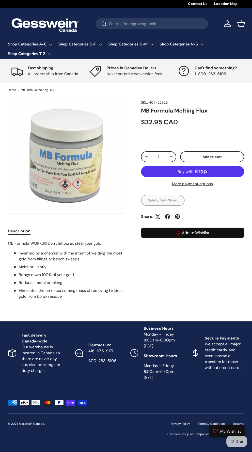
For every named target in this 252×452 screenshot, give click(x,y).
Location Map (225, 3)
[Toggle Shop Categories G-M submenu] (152, 44)
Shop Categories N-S (178, 44)
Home (12, 90)
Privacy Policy (180, 424)
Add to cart (212, 157)
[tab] (19, 231)
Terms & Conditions (211, 424)
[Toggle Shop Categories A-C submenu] (50, 44)
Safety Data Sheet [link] (163, 200)
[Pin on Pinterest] (177, 217)
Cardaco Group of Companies (188, 434)
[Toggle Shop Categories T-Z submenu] (49, 54)
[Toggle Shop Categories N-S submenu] (202, 44)
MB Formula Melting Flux (37, 90)
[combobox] (152, 23)
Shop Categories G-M (128, 44)
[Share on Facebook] (168, 217)
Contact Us (197, 3)
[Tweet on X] (158, 217)
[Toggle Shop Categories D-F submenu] (100, 44)
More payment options (192, 183)
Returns (238, 424)
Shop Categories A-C (27, 44)
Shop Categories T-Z (27, 53)
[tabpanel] (66, 269)
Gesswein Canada (31, 424)
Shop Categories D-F (77, 44)
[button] (241, 23)
